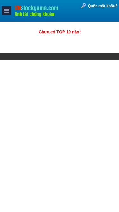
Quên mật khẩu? (102, 6)
